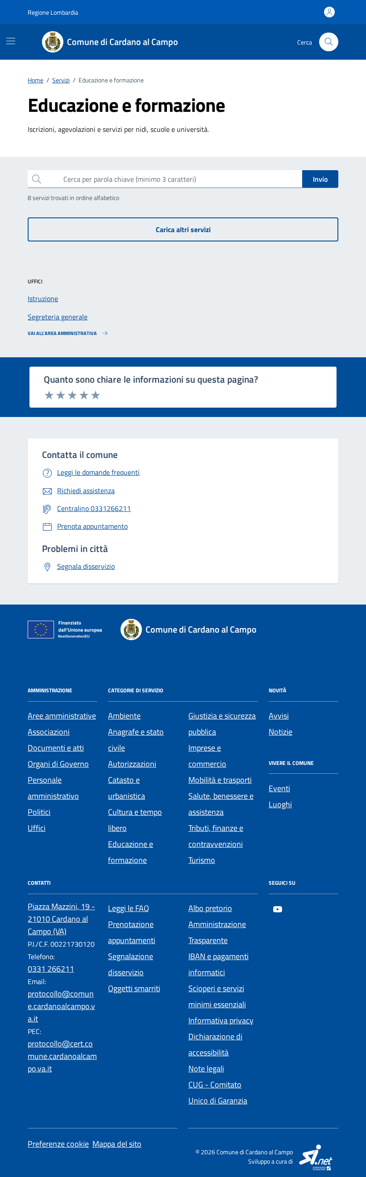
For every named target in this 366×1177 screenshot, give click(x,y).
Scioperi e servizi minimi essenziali (217, 996)
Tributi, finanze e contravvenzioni (215, 836)
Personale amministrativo (53, 788)
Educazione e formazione (130, 852)
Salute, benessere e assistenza (221, 804)
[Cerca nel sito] (328, 42)
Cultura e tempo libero (135, 820)
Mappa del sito (116, 1144)
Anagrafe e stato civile (136, 740)
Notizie (280, 732)
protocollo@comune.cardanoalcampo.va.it (61, 1006)
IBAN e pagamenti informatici (218, 964)
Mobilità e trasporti (220, 780)
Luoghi (280, 804)
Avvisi (279, 716)
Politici (39, 812)
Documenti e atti (56, 748)
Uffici (37, 828)
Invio (320, 179)
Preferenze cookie (58, 1144)
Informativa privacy (221, 1020)
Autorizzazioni (132, 764)
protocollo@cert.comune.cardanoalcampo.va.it (62, 1056)
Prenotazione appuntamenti (131, 932)
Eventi (279, 788)
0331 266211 (51, 969)
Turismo (201, 860)
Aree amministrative (62, 716)
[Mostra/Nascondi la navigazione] (10, 41)
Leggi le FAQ (128, 908)
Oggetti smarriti (134, 988)
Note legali (206, 1069)
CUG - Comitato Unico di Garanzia (217, 1093)
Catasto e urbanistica (126, 788)
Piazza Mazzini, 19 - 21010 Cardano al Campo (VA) (61, 918)
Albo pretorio (210, 908)
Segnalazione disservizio (130, 964)
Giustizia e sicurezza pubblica (222, 724)
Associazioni (49, 732)
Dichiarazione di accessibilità (215, 1044)
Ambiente (124, 716)
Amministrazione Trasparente (217, 932)
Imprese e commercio (207, 756)
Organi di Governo (58, 764)
